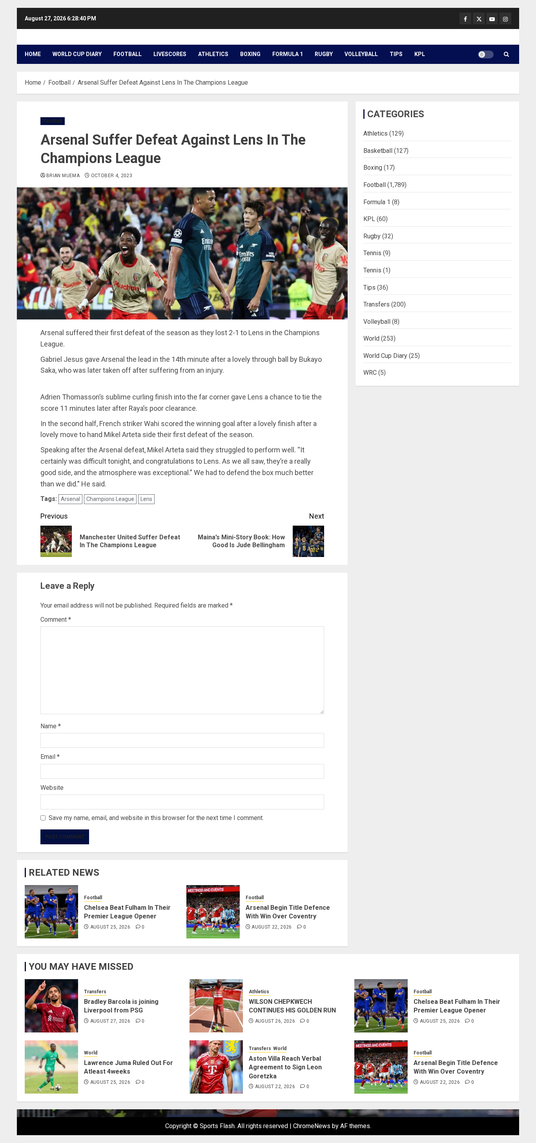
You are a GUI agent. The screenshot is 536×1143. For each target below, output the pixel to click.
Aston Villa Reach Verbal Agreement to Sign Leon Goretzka (285, 1067)
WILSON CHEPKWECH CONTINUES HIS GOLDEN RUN (292, 1006)
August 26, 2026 (275, 1021)
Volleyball (361, 54)
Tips (396, 54)
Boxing (250, 54)
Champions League (110, 499)
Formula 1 (287, 54)
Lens (146, 499)
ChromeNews (311, 1126)
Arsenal (70, 499)
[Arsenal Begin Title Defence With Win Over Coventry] (213, 911)
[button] (506, 54)
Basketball (377, 150)
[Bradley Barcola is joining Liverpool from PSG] (51, 1005)
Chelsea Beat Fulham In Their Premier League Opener (127, 912)
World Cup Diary (77, 54)
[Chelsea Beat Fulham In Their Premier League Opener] (51, 911)
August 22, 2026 (272, 927)
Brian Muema (63, 175)
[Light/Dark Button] (486, 54)
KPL (419, 54)
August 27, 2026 (110, 1021)
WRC (370, 372)
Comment (55, 619)
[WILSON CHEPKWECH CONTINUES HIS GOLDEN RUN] (216, 1005)
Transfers (376, 304)
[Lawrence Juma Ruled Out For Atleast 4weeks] (51, 1067)
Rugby (324, 54)
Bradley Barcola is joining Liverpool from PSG (121, 1006)
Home (33, 54)
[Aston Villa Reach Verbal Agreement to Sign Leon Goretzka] (216, 1067)
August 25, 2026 (110, 927)
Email (50, 756)
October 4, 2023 (111, 175)
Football (127, 54)
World (371, 338)
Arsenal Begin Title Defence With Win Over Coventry (288, 912)
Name (50, 726)
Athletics (213, 54)
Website (52, 787)
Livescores (169, 54)
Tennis (372, 253)
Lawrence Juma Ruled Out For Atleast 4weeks (128, 1067)
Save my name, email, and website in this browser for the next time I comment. (156, 818)
